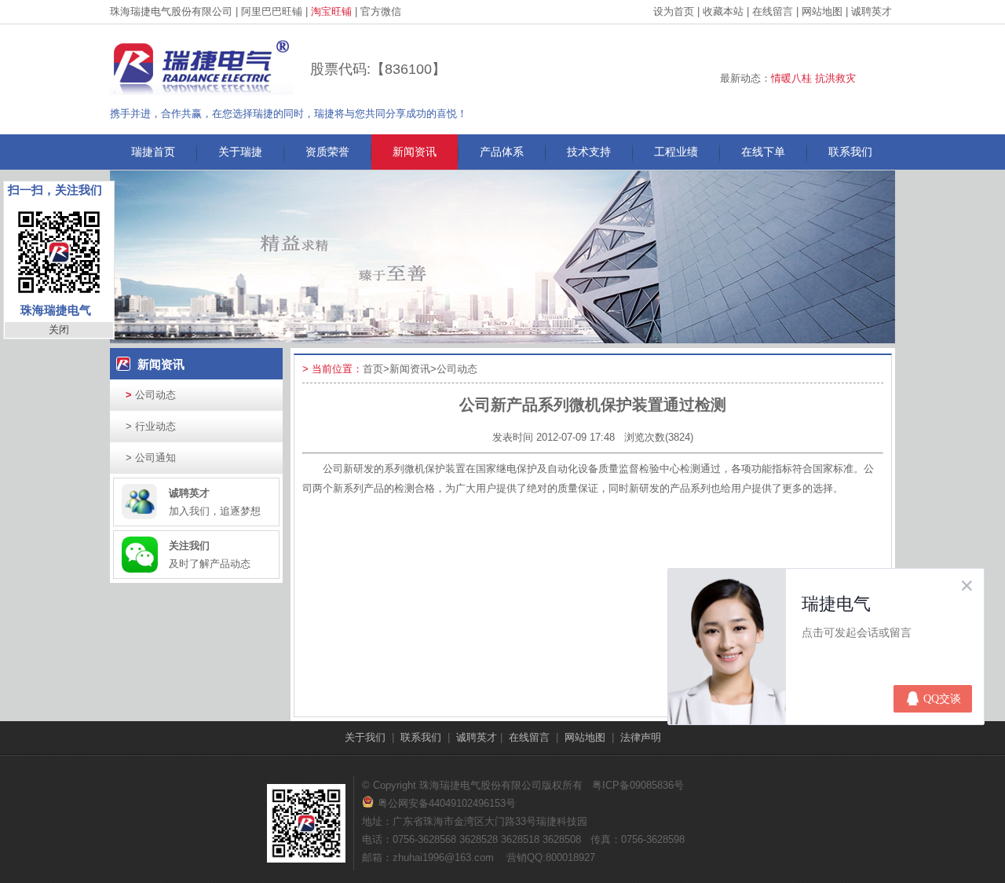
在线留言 (772, 11)
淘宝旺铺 (331, 11)
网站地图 (822, 11)
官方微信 (380, 11)
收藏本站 (723, 11)
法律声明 (640, 737)
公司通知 (151, 457)
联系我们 (850, 151)
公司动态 (151, 395)
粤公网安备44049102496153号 (439, 803)
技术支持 (589, 151)
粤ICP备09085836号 (638, 785)
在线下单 (763, 151)
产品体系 (502, 151)
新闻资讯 (415, 151)
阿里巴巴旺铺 (271, 11)
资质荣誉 (327, 151)
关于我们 (365, 737)
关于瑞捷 (240, 151)
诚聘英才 (871, 11)
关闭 (59, 329)
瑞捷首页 (153, 151)
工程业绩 (676, 151)
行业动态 (151, 426)
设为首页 (673, 11)
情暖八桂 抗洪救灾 (813, 78)
